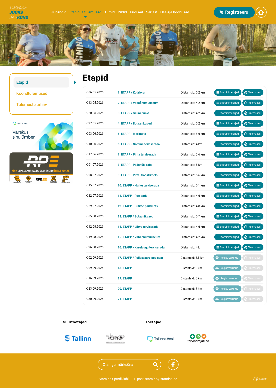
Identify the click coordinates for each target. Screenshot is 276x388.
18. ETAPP (125, 268)
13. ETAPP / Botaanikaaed (135, 216)
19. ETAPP (125, 278)
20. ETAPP (125, 289)
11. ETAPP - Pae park (132, 196)
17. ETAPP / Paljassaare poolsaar (140, 258)
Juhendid (58, 12)
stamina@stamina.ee (161, 379)
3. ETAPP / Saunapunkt (133, 113)
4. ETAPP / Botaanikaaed (135, 123)
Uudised (136, 12)
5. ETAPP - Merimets (132, 134)
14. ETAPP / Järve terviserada (138, 227)
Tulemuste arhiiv (31, 104)
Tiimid (109, 12)
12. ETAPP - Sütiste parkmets (138, 206)
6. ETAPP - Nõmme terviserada (139, 144)
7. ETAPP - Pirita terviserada (137, 154)
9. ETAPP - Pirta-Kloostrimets (138, 175)
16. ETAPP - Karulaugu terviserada (141, 247)
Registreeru (236, 12)
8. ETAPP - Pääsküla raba (135, 165)
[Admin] (1, 2)
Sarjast (151, 12)
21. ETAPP (125, 299)
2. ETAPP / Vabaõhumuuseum (138, 103)
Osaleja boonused (174, 12)
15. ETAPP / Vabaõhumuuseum (139, 237)
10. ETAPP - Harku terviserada (138, 185)
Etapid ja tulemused (85, 12)
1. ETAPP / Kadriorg (131, 92)
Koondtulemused (31, 93)
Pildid (122, 12)
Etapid (22, 82)
